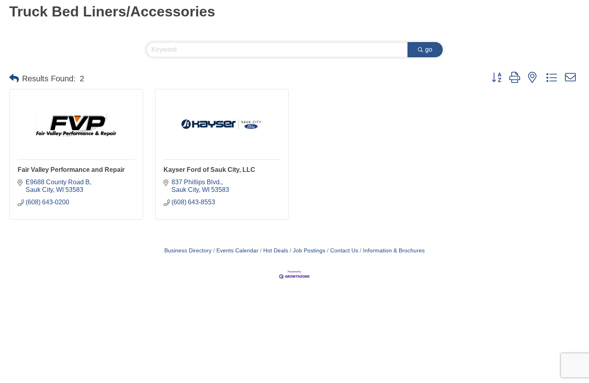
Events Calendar (237, 251)
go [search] (428, 49)
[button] (14, 78)
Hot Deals (275, 251)
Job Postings (309, 251)
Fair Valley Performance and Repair (71, 169)
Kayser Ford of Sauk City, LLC (209, 169)
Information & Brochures (394, 251)
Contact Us (344, 251)
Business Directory (188, 251)
